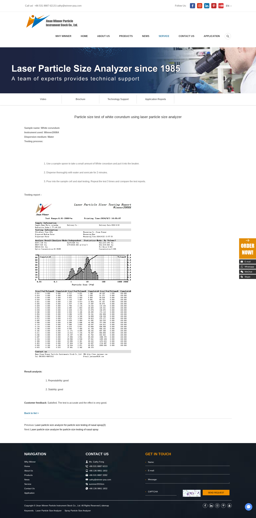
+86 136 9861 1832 (98, 488)
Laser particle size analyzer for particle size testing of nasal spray (64, 429)
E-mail (248, 261)
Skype (247, 277)
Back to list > (31, 413)
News (145, 36)
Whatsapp (249, 266)
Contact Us (186, 36)
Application (212, 36)
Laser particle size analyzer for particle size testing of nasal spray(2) (70, 425)
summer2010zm (96, 484)
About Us (103, 36)
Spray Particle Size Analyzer (78, 510)
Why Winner (63, 36)
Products (126, 36)
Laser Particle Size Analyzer (49, 510)
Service (164, 36)
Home (84, 36)
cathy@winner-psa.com (69, 5)
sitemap (105, 505)
